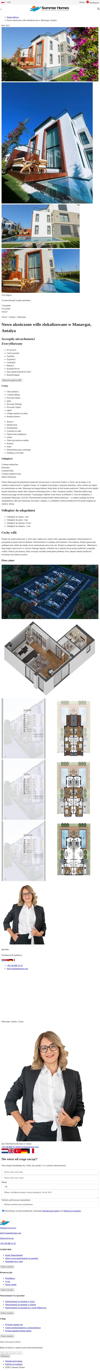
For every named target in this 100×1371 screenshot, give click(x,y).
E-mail (8, 975)
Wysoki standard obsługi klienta (18, 1331)
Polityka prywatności (72, 1211)
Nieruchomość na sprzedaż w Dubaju (20, 1304)
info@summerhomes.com (17, 969)
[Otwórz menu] (1, 9)
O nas (7, 1281)
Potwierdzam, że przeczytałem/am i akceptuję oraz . (42, 1211)
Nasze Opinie (10, 1284)
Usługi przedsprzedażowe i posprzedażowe (23, 1328)
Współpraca (10, 1278)
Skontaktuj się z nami (14, 1261)
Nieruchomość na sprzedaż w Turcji (20, 1301)
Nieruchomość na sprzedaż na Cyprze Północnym (25, 1308)
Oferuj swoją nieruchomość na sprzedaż (21, 1258)
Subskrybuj (5, 1356)
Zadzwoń (21, 975)
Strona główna (13, 17)
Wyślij (7, 1217)
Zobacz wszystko (7, 1267)
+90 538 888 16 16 (15, 965)
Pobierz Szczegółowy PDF (12, 380)
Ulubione (82, 2)
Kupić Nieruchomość (14, 1255)
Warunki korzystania (50, 1211)
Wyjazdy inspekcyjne (14, 1324)
